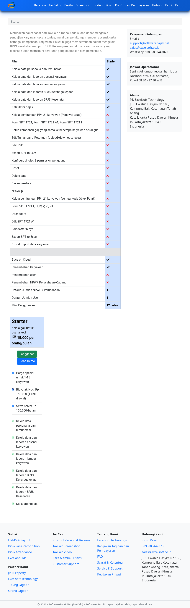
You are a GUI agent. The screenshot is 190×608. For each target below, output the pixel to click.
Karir (178, 5)
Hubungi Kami (162, 5)
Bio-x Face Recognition (24, 546)
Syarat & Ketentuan (111, 562)
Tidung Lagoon (18, 585)
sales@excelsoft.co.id (145, 48)
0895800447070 (152, 546)
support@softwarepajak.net (149, 43)
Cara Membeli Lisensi (67, 558)
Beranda (40, 5)
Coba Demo (27, 361)
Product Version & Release (71, 540)
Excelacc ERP (17, 558)
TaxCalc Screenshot (66, 546)
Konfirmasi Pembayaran (132, 5)
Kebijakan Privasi (109, 574)
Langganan (27, 354)
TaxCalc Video (62, 552)
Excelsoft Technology (23, 579)
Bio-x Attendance (20, 552)
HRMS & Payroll (19, 540)
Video (99, 5)
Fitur (109, 5)
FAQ (100, 556)
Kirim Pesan (150, 540)
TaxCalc (54, 5)
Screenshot (84, 5)
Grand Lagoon (18, 591)
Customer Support (66, 564)
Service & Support (109, 568)
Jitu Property (17, 573)
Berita (68, 5)
